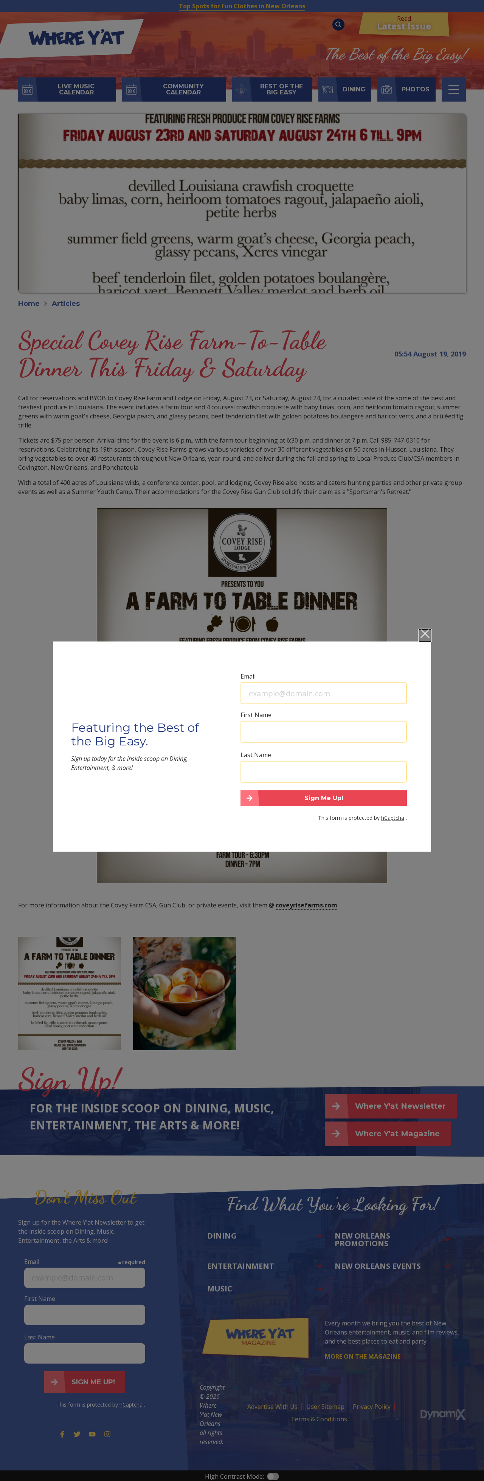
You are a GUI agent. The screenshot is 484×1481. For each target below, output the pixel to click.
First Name (255, 715)
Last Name (255, 755)
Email (248, 676)
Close (425, 635)
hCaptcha (392, 817)
